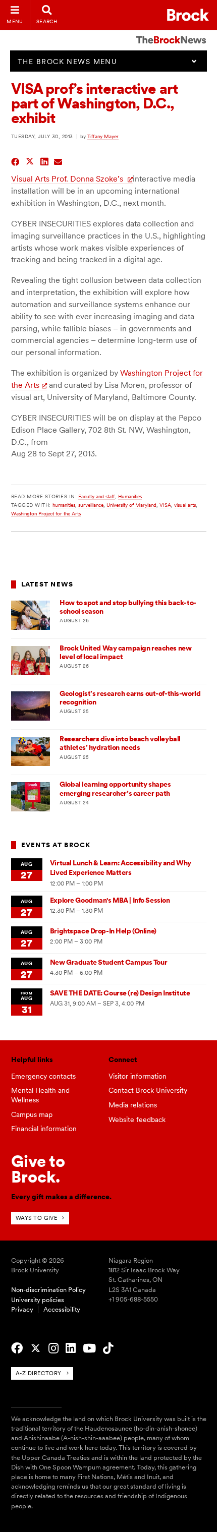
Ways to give (37, 1217)
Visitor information (137, 1076)
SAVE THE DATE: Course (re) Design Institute (120, 992)
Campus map (31, 1114)
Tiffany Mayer (103, 136)
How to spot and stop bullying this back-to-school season (128, 607)
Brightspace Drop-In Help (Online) (103, 930)
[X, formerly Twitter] (35, 1348)
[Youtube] (89, 1348)
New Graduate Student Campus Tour (108, 962)
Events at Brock (56, 845)
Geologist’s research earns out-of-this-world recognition (130, 697)
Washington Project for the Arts (46, 513)
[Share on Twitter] (30, 160)
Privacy (22, 1309)
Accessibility (61, 1309)
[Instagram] (53, 1348)
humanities (63, 505)
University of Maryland (131, 505)
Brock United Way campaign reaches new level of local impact (125, 652)
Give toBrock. (38, 1168)
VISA (165, 505)
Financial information (44, 1128)
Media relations (132, 1104)
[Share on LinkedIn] (44, 160)
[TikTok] (108, 1348)
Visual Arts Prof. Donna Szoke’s (68, 179)
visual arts (185, 505)
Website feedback (137, 1119)
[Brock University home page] (188, 15)
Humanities (130, 496)
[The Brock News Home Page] (171, 32)
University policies (37, 1300)
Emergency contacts (43, 1076)
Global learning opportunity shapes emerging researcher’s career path (115, 788)
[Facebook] (17, 1348)
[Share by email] (58, 160)
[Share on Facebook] (15, 160)
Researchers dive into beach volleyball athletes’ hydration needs (120, 743)
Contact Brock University (147, 1090)
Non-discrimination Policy (48, 1289)
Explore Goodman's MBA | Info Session (110, 900)
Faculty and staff (96, 496)
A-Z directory (39, 1373)
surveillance (90, 505)
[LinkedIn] (71, 1348)
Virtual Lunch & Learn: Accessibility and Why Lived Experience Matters (120, 867)
